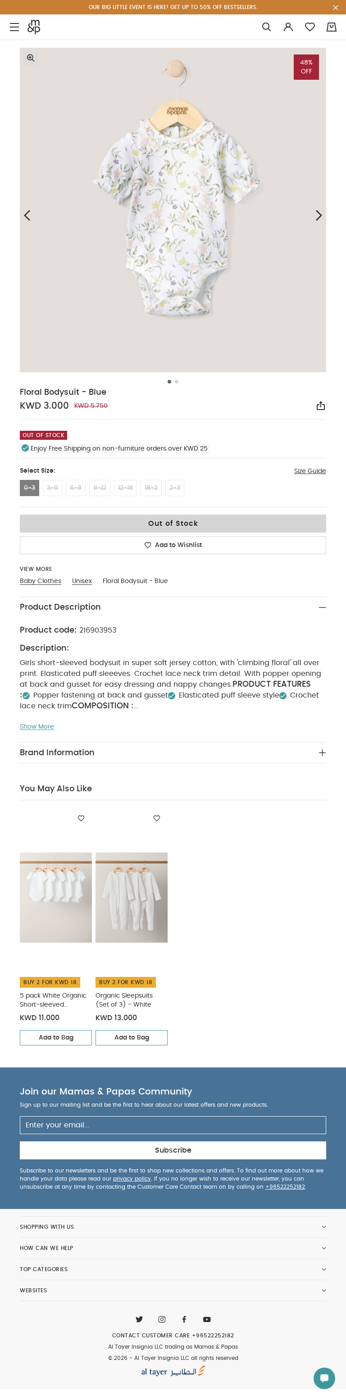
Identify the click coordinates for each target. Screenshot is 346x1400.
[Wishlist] (81, 818)
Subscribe (173, 1150)
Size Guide (310, 471)
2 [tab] (176, 381)
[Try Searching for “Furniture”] (266, 27)
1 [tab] (169, 381)
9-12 (99, 488)
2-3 (174, 488)
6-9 (76, 488)
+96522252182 (285, 1187)
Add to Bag (56, 1038)
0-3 (29, 488)
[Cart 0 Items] (331, 27)
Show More (37, 727)
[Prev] (27, 215)
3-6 (52, 488)
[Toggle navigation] (14, 27)
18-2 (151, 488)
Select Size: (37, 471)
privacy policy (132, 1178)
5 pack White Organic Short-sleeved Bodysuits (53, 1001)
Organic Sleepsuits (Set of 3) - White (124, 1000)
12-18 (125, 488)
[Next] (319, 215)
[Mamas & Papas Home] (33, 27)
